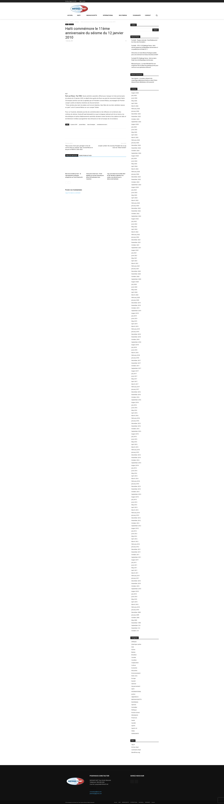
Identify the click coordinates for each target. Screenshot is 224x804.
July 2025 (134, 127)
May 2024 (134, 163)
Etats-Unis (134, 676)
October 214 (135, 630)
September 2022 (136, 216)
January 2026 (135, 111)
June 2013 (134, 502)
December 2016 (136, 392)
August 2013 (135, 497)
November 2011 (136, 552)
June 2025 (134, 129)
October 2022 (135, 213)
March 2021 (134, 263)
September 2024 (136, 153)
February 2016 (135, 418)
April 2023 (134, 198)
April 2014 (134, 476)
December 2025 (136, 114)
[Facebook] (155, 1)
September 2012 (136, 526)
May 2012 (134, 536)
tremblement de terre (102, 124)
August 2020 (135, 282)
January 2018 (135, 358)
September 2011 (136, 557)
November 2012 (136, 520)
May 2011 (134, 568)
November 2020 (136, 274)
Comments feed (136, 750)
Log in (133, 744)
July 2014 (134, 468)
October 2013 (135, 491)
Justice (133, 694)
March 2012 (134, 541)
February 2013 (135, 512)
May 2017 (134, 379)
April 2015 (134, 444)
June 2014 (134, 470)
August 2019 (135, 313)
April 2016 (134, 413)
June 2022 (134, 224)
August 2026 (135, 93)
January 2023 (135, 205)
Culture (133, 665)
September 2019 (136, 310)
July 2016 (134, 405)
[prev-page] (66, 182)
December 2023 (136, 177)
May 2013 (134, 505)
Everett (133, 681)
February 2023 (135, 203)
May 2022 (134, 226)
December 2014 (136, 455)
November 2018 (136, 337)
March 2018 (134, 352)
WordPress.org (135, 752)
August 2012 (135, 528)
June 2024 (134, 161)
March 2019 (134, 326)
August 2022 (135, 219)
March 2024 (134, 169)
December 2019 (136, 303)
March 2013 (134, 510)
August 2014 (135, 465)
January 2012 (135, 547)
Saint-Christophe (91, 124)
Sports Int (134, 728)
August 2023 (135, 187)
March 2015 (134, 447)
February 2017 (135, 386)
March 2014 (134, 478)
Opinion (133, 704)
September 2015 (136, 431)
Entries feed (135, 747)
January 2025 (135, 143)
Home (66, 22)
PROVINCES (134, 715)
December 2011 (136, 549)
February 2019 (135, 329)
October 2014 (135, 460)
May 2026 (134, 101)
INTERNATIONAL (136, 691)
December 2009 (136, 612)
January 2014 (135, 484)
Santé (133, 720)
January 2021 (135, 268)
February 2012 (135, 544)
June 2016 (134, 407)
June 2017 (134, 376)
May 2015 (134, 442)
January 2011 (135, 578)
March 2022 (134, 232)
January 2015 (135, 452)
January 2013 (135, 515)
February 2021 (135, 266)
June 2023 (134, 192)
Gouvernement (135, 686)
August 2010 (135, 591)
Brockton (134, 655)
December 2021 (136, 240)
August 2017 (135, 371)
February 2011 (135, 575)
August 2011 (135, 560)
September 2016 (136, 400)
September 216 (135, 625)
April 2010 (134, 602)
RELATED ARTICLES (71, 155)
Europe (133, 678)
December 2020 (136, 271)
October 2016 (135, 397)
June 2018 (134, 350)
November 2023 (136, 179)
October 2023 (135, 182)
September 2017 (136, 368)
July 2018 (134, 347)
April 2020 (134, 292)
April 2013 (134, 507)
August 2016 (135, 402)
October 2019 (135, 308)
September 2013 (136, 494)
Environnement (135, 673)
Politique (77, 22)
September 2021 (136, 247)
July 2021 (134, 253)
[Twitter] (158, 1)
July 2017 (134, 373)
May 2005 (134, 620)
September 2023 (136, 184)
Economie (134, 668)
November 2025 (136, 116)
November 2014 (136, 457)
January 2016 (135, 421)
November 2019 (136, 305)
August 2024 (135, 156)
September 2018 (136, 342)
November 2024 (136, 148)
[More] (79, 45)
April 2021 (134, 261)
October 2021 (135, 245)
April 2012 (134, 539)
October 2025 (135, 119)
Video (133, 731)
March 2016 (134, 415)
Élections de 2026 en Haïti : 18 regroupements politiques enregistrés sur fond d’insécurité (74, 175)
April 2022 (134, 229)
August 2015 (135, 434)
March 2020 (134, 295)
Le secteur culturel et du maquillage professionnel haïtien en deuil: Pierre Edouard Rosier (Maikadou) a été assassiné (144, 80)
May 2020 (134, 289)
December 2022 (136, 208)
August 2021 (135, 250)
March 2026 (134, 106)
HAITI (71, 22)
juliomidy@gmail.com (96, 793)
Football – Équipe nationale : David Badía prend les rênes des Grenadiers (144, 41)
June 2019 (134, 318)
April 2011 (134, 570)
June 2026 (134, 98)
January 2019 (135, 331)
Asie (132, 647)
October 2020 (135, 276)
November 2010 (136, 583)
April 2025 (134, 135)
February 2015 (135, 449)
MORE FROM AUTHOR (85, 155)
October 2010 (135, 586)
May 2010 (134, 599)
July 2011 (134, 562)
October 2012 (135, 523)
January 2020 (135, 300)
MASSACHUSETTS (136, 699)
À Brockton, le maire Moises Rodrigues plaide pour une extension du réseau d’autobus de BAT (144, 53)
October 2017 (135, 365)
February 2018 (135, 355)
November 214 (135, 628)
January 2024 (135, 174)
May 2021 (134, 258)
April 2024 (134, 166)
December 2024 (136, 145)
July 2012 (134, 531)
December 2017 (136, 360)
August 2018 (135, 345)
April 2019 (134, 324)
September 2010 (136, 588)
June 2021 (134, 255)
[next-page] (69, 182)
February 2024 (135, 171)
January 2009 (135, 615)
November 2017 (136, 363)
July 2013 (134, 499)
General (133, 683)
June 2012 (134, 533)
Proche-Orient (135, 712)
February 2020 (135, 297)
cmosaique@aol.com (96, 791)
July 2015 (134, 436)
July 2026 (134, 95)
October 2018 (135, 339)
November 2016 (136, 394)
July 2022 (134, 221)
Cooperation (135, 662)
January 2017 (135, 389)
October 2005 (135, 617)
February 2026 (135, 108)
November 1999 (136, 623)
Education (134, 670)
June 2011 (134, 565)
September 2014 (136, 463)
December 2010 (136, 581)
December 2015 (136, 423)
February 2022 (135, 234)
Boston (133, 652)
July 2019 (134, 316)
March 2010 (134, 604)
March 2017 (134, 384)
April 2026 (134, 103)
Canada (133, 657)
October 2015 (135, 428)
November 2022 (136, 211)
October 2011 (135, 554)
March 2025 (134, 137)
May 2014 (134, 473)
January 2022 (135, 237)
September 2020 (136, 279)
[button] (157, 15)
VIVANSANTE (135, 733)
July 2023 (134, 190)
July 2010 (134, 594)
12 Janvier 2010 (73, 124)
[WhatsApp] (71, 45)
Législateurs (135, 697)
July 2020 (134, 284)
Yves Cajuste (134, 78)
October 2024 (135, 150)
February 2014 (135, 481)
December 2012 (136, 518)
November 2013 (136, 489)
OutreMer (134, 707)
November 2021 (136, 242)
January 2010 (135, 609)
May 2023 (134, 195)
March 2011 (134, 573)
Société (133, 723)
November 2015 (136, 426)
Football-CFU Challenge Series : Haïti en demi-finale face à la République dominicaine (144, 59)
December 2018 (136, 334)
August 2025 (135, 124)
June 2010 (134, 596)
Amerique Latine (136, 644)
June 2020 (134, 287)
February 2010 (135, 607)
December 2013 (136, 486)
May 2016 (134, 410)
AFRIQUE (133, 641)
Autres (133, 649)
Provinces (134, 718)
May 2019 (134, 321)
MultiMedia (134, 702)
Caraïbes (134, 660)
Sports (133, 725)
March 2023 (134, 200)
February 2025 (135, 140)
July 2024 (134, 158)
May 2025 (134, 132)
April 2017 (134, 381)
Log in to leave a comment (72, 193)
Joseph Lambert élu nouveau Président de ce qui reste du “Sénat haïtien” (112, 146)
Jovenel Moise (82, 124)
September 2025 (136, 122)
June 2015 (134, 439)
